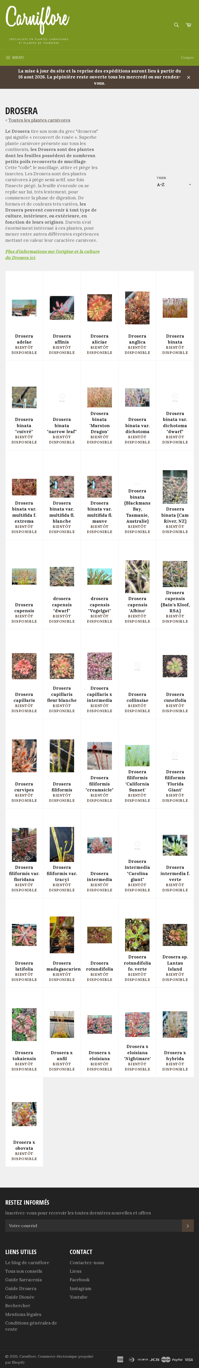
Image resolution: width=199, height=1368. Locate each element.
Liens (75, 1271)
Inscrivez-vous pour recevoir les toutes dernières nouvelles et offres (78, 1213)
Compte (187, 57)
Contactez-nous (87, 1262)
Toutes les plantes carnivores (39, 120)
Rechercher (17, 1305)
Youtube (79, 1297)
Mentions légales (23, 1314)
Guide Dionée (19, 1297)
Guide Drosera (20, 1288)
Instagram (80, 1288)
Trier (161, 178)
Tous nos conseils (23, 1271)
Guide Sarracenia (23, 1280)
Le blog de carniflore (27, 1262)
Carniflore (27, 1356)
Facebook (80, 1280)
